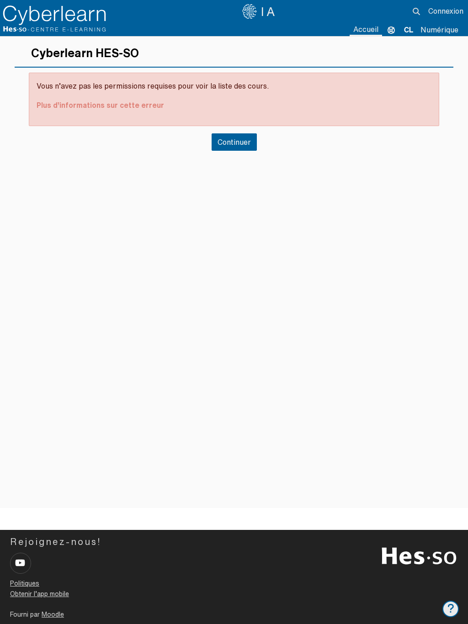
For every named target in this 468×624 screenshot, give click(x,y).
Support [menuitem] (391, 30)
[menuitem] (408, 30)
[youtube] (20, 563)
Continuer (234, 142)
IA (269, 11)
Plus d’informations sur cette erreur (100, 105)
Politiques (24, 583)
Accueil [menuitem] (365, 29)
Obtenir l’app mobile (39, 594)
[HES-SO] (419, 555)
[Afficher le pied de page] (450, 609)
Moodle (53, 614)
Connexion (445, 11)
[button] (416, 11)
